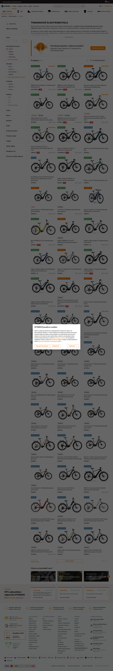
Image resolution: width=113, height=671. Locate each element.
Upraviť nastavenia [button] (42, 346)
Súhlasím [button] (73, 346)
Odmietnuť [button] (55, 346)
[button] (54, 339)
